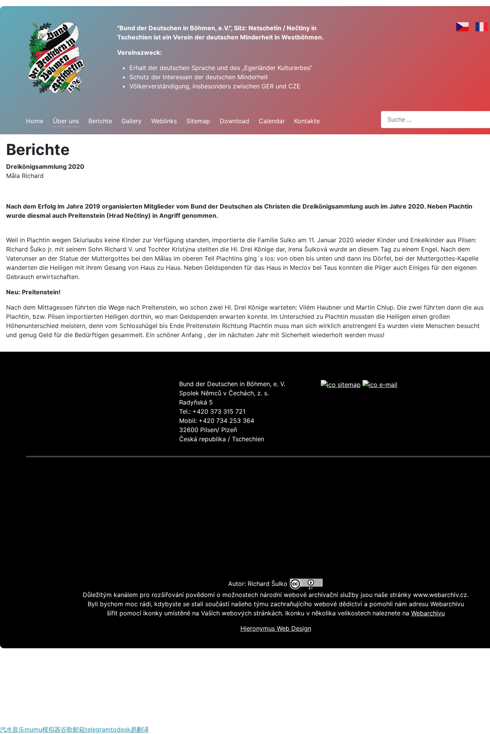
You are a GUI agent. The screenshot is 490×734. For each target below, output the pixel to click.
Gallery (131, 121)
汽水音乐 (12, 729)
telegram (98, 729)
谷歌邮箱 (72, 729)
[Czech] (462, 26)
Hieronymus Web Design (275, 628)
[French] (481, 26)
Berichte (100, 121)
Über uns (66, 121)
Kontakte (307, 121)
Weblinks (164, 121)
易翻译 (140, 729)
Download (234, 121)
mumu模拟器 (42, 729)
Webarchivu (428, 613)
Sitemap (198, 121)
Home (34, 121)
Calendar (272, 121)
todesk (121, 729)
